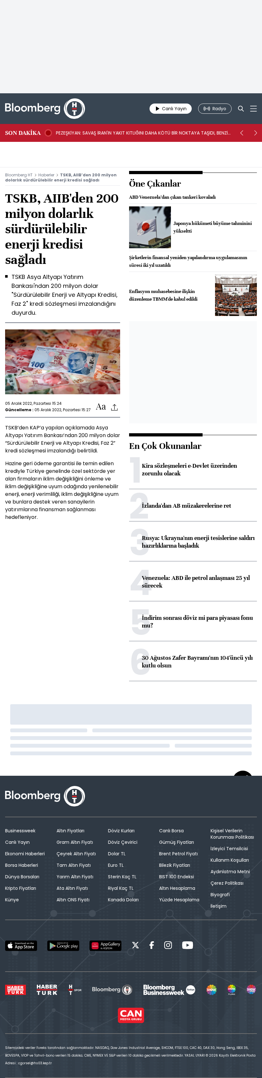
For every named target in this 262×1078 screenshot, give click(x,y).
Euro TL (116, 865)
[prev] (241, 133)
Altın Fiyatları (70, 831)
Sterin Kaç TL (122, 877)
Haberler (46, 175)
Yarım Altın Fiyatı (75, 877)
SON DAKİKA (23, 133)
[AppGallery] (105, 945)
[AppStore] (21, 945)
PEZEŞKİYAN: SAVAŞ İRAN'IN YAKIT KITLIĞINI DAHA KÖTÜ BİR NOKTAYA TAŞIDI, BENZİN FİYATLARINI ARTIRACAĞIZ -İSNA (143, 133)
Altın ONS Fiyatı (73, 900)
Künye (12, 900)
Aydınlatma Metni (230, 871)
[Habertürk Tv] (47, 989)
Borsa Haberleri (21, 865)
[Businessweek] (169, 989)
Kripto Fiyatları (20, 888)
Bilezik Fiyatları (174, 865)
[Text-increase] (101, 407)
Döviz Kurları (121, 831)
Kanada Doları (123, 900)
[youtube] (187, 946)
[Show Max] (252, 989)
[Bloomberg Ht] (112, 989)
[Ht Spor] (74, 989)
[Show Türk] (231, 989)
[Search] (241, 108)
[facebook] (152, 946)
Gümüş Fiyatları (176, 842)
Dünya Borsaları (22, 877)
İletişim (219, 906)
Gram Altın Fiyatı (75, 842)
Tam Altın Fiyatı (74, 865)
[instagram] (168, 946)
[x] (135, 946)
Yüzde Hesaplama (179, 900)
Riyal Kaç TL (121, 888)
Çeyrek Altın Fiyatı (76, 854)
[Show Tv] (211, 989)
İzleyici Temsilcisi (229, 848)
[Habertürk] (15, 989)
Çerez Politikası (227, 883)
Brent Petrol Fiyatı (178, 854)
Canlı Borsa (171, 831)
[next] (255, 133)
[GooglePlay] (63, 945)
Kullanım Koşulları (230, 860)
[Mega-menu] (253, 108)
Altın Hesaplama (177, 888)
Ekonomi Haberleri (25, 854)
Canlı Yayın (17, 842)
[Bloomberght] (45, 108)
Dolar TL (117, 854)
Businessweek (20, 831)
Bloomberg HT (19, 175)
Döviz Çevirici (122, 842)
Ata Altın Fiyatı (72, 888)
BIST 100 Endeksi (176, 877)
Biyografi (220, 894)
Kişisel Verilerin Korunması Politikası (232, 834)
